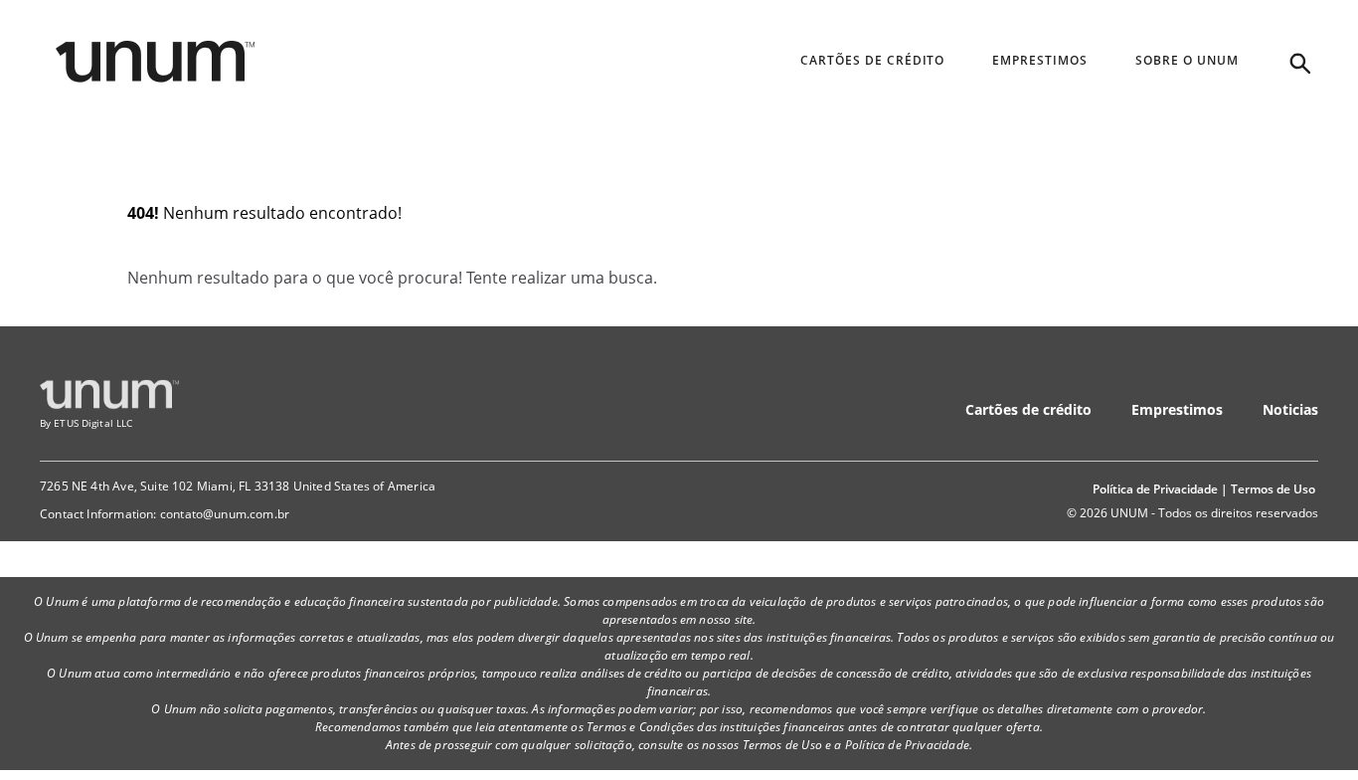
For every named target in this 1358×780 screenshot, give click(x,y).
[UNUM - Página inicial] (155, 62)
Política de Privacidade (1155, 489)
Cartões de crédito (1028, 409)
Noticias (1290, 409)
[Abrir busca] (1298, 62)
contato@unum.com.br (224, 513)
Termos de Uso (1273, 489)
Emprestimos (1177, 409)
